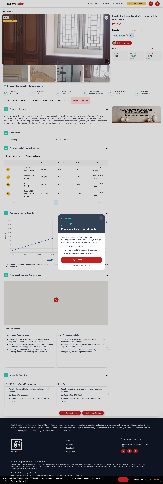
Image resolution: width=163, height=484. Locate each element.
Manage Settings (139, 480)
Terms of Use (24, 481)
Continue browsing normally (81, 265)
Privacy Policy (10, 481)
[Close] (101, 218)
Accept (123, 480)
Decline (156, 480)
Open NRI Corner (80, 260)
